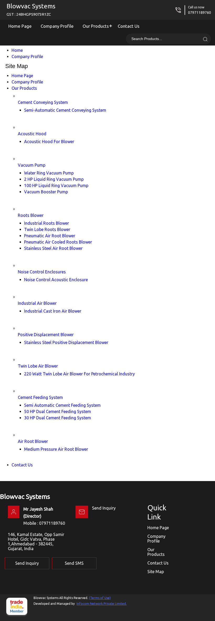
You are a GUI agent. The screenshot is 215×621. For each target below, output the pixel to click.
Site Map (155, 571)
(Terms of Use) (100, 598)
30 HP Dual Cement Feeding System (57, 417)
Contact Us (128, 26)
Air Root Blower (33, 441)
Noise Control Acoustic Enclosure (56, 279)
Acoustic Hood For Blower (49, 141)
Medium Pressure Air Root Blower (56, 449)
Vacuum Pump (31, 165)
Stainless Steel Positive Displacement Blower (66, 342)
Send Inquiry (104, 508)
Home (17, 50)
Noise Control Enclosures (42, 271)
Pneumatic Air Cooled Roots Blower (58, 242)
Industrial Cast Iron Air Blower (52, 311)
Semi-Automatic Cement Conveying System (65, 110)
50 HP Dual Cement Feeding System (57, 411)
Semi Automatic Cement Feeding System (62, 405)
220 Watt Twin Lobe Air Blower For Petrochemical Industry (79, 373)
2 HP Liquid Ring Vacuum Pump (54, 179)
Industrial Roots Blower (46, 223)
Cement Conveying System (43, 102)
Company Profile (57, 26)
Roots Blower (31, 215)
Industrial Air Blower (37, 303)
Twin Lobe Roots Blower (47, 229)
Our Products (96, 26)
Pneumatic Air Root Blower (49, 235)
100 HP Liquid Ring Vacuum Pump (56, 185)
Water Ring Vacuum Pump (49, 173)
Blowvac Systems (31, 9)
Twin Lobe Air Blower (38, 366)
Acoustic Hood (32, 133)
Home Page (20, 26)
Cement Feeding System (40, 397)
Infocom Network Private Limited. (102, 603)
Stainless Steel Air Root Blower (53, 248)
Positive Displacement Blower (46, 334)
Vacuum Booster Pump (46, 191)
